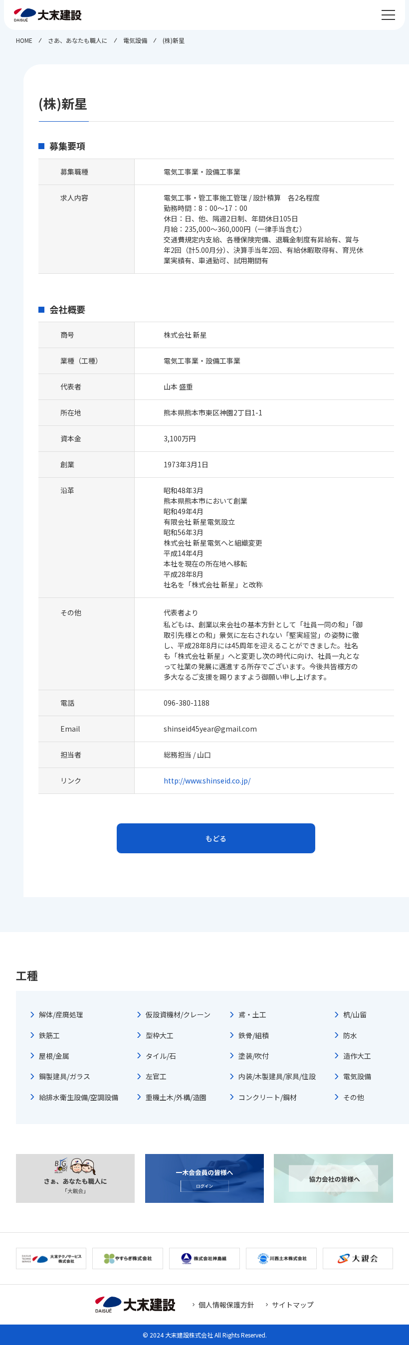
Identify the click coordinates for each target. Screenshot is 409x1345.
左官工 (156, 1076)
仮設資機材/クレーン (178, 1014)
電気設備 (357, 1076)
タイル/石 (161, 1056)
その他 (353, 1097)
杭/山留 (355, 1014)
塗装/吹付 (253, 1056)
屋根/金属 (54, 1056)
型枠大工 (160, 1035)
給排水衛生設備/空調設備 (78, 1097)
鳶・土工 (252, 1014)
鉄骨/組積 (253, 1035)
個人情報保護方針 (226, 1305)
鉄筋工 (49, 1035)
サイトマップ (293, 1305)
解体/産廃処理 (61, 1014)
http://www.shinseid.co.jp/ (207, 780)
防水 (350, 1035)
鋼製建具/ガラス (64, 1076)
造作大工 (357, 1056)
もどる (215, 838)
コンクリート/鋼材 (267, 1097)
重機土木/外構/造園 (176, 1097)
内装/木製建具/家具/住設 (277, 1076)
